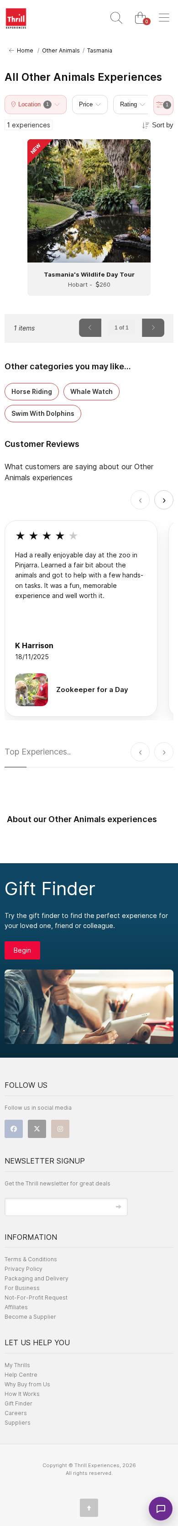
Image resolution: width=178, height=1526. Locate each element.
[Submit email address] (118, 1207)
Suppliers (18, 1422)
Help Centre (21, 1374)
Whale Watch (91, 391)
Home (23, 50)
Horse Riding (31, 391)
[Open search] (116, 18)
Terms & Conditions (31, 1259)
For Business (22, 1288)
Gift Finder (18, 1403)
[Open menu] (163, 18)
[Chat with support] (161, 1509)
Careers (16, 1413)
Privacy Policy (23, 1268)
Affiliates (16, 1307)
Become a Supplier (30, 1316)
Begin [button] (22, 950)
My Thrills (17, 1365)
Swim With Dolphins (42, 413)
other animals (61, 50)
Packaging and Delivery (36, 1278)
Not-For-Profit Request (36, 1297)
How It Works (22, 1393)
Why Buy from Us (27, 1384)
